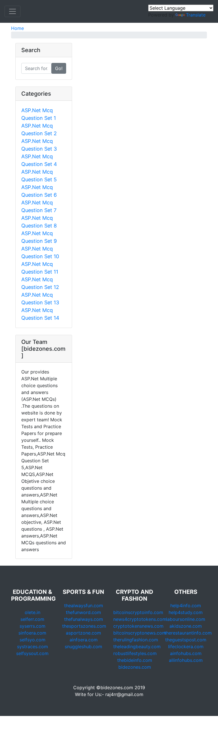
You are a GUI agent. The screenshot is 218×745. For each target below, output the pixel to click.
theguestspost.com (185, 640)
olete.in (32, 612)
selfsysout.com (32, 653)
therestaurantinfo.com (188, 633)
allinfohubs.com (186, 660)
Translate (196, 15)
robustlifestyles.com (135, 653)
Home (17, 28)
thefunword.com (83, 612)
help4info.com (185, 605)
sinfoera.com (32, 633)
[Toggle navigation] (12, 11)
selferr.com (32, 619)
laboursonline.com (185, 619)
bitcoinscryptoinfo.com (138, 612)
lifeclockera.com (186, 646)
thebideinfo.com (134, 660)
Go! (58, 68)
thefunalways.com (83, 619)
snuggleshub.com (83, 646)
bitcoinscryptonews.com (139, 633)
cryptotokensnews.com (138, 626)
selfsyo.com (32, 640)
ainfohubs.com (186, 653)
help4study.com (186, 612)
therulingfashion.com (135, 640)
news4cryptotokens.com (139, 619)
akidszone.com (185, 626)
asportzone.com (83, 633)
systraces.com (32, 646)
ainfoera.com (84, 640)
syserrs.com (32, 626)
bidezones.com (134, 667)
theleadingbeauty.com (137, 646)
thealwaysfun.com (83, 605)
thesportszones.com (84, 626)
